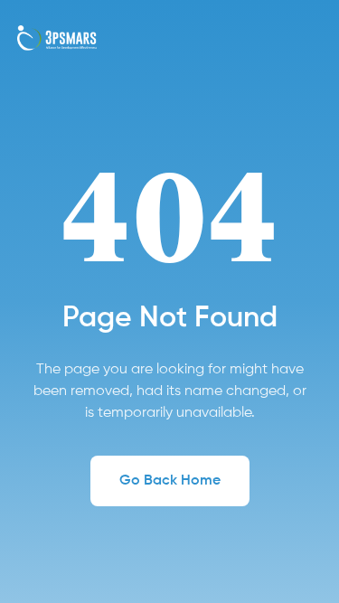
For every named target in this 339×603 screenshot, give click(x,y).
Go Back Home (170, 481)
